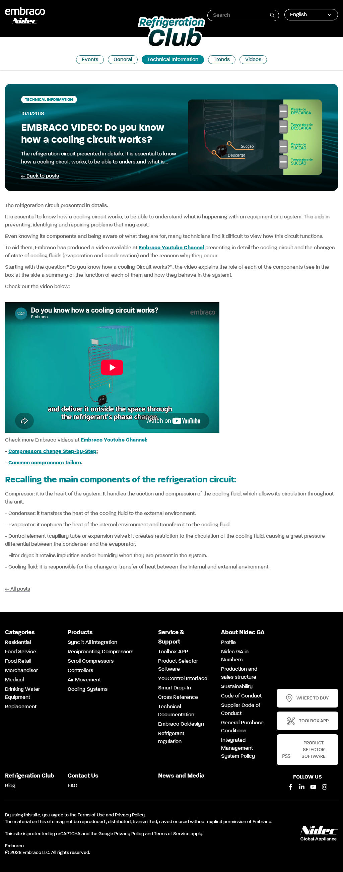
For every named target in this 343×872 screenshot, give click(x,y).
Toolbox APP (173, 652)
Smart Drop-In (174, 688)
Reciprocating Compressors (100, 652)
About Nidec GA (243, 632)
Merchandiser (21, 670)
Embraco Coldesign (181, 724)
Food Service (20, 652)
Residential (18, 642)
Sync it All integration (92, 642)
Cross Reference (178, 697)
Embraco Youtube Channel (171, 248)
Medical (14, 680)
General (123, 59)
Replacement (21, 707)
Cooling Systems (88, 689)
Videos (253, 59)
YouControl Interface (182, 678)
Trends (222, 59)
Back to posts (42, 176)
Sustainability (237, 686)
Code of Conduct (241, 696)
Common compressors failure (44, 463)
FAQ (72, 786)
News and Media (181, 776)
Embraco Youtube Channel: (114, 440)
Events (90, 59)
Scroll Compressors (91, 661)
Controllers (80, 670)
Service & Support (171, 637)
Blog (10, 786)
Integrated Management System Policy (238, 748)
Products (80, 632)
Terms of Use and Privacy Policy (111, 815)
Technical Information (172, 59)
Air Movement (84, 680)
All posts (20, 589)
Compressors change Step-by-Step (52, 451)
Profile (228, 642)
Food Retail (18, 661)
